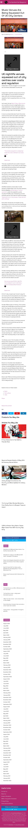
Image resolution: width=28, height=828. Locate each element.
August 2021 (6, 762)
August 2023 (6, 706)
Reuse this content (7, 405)
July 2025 (5, 653)
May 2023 (5, 713)
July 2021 (5, 764)
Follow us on (12, 538)
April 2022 (5, 743)
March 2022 (6, 746)
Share (3, 398)
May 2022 (5, 741)
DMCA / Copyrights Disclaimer (9, 798)
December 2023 (7, 697)
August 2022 (6, 734)
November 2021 (7, 755)
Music (5, 391)
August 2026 (6, 623)
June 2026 (6, 628)
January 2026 (6, 639)
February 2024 (6, 692)
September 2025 (7, 649)
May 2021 (5, 769)
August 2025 (6, 651)
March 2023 (6, 718)
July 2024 (5, 681)
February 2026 (6, 637)
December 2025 (7, 642)
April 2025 (5, 660)
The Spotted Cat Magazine (17, 2)
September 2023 (7, 704)
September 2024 (7, 676)
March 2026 (6, 635)
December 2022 (7, 725)
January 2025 (6, 667)
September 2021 (7, 759)
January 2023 (6, 722)
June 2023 (6, 711)
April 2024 (5, 688)
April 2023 (5, 716)
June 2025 (6, 656)
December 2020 (7, 780)
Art (3, 409)
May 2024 (5, 686)
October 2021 (6, 757)
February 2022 (6, 748)
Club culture (7, 393)
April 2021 (5, 771)
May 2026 (5, 630)
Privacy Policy (5, 801)
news (5, 394)
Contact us (4, 791)
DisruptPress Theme (20, 824)
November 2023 (7, 699)
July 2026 (5, 626)
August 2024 (6, 679)
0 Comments (18, 34)
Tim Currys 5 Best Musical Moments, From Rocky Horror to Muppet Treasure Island (13, 505)
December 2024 (7, 669)
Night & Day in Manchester (18, 103)
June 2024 (6, 683)
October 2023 (6, 702)
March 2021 (6, 773)
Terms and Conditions (7, 803)
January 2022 (6, 750)
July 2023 (5, 709)
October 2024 (6, 674)
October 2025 (6, 646)
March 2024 (6, 690)
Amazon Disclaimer (6, 796)
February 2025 (6, 665)
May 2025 (5, 658)
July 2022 (5, 736)
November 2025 (7, 644)
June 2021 (5, 766)
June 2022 (6, 739)
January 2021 (6, 778)
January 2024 (6, 695)
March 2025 (6, 662)
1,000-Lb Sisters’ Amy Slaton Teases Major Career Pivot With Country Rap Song (13, 527)
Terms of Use (18, 820)
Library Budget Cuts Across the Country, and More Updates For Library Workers (13, 482)
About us (3, 794)
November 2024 (7, 672)
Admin (11, 34)
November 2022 (7, 727)
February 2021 (6, 776)
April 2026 (5, 632)
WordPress (11, 824)
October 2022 (6, 729)
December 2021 (7, 752)
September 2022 (7, 732)
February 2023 (6, 720)
